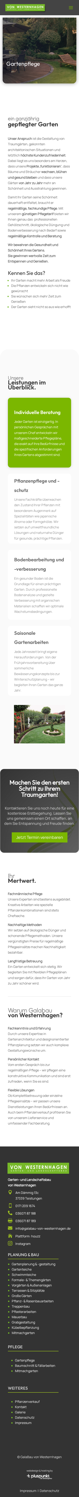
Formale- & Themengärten (31, 1280)
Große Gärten (22, 1296)
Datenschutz (24, 1417)
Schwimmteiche (24, 1274)
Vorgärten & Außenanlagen (32, 1285)
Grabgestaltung (23, 1322)
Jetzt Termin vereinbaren (39, 837)
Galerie (20, 1412)
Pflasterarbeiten (24, 1311)
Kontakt (21, 1407)
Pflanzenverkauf (27, 1401)
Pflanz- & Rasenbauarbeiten (33, 1301)
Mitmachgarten (23, 1333)
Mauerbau (19, 1317)
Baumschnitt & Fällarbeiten (35, 1365)
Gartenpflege (25, 1360)
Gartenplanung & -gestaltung (33, 1264)
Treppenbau (21, 1306)
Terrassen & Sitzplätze (28, 1290)
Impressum (23, 1423)
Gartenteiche (22, 1269)
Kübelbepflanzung (25, 1327)
